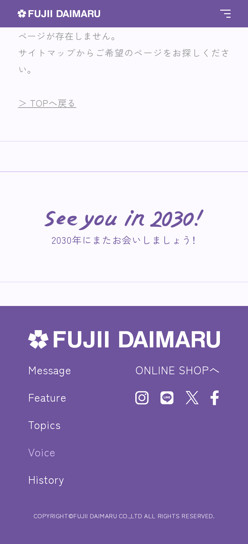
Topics (44, 424)
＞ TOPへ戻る (47, 102)
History (46, 479)
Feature (47, 397)
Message (49, 369)
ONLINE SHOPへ (177, 369)
